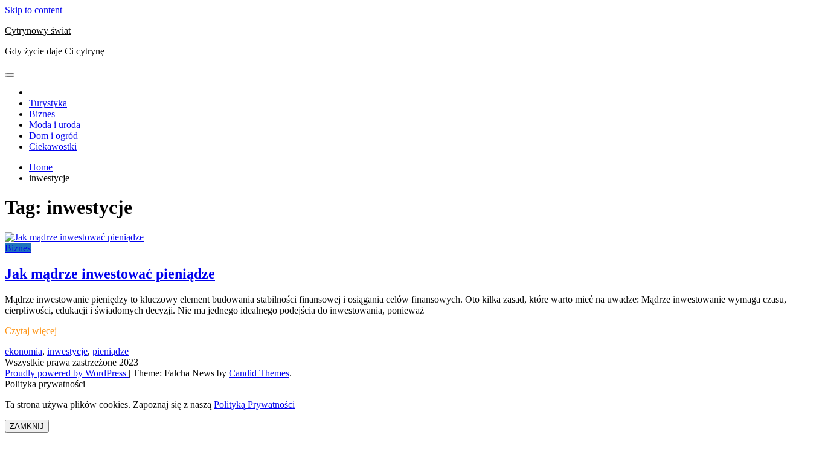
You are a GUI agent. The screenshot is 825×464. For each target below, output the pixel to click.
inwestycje (67, 351)
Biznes (42, 114)
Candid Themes (259, 373)
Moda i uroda (54, 125)
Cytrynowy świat (38, 30)
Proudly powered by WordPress (67, 373)
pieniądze (110, 351)
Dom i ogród (53, 135)
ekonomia (23, 351)
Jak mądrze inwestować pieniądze (110, 274)
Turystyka (48, 103)
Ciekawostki (53, 146)
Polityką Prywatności (254, 404)
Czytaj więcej (31, 331)
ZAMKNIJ (27, 426)
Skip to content (33, 10)
